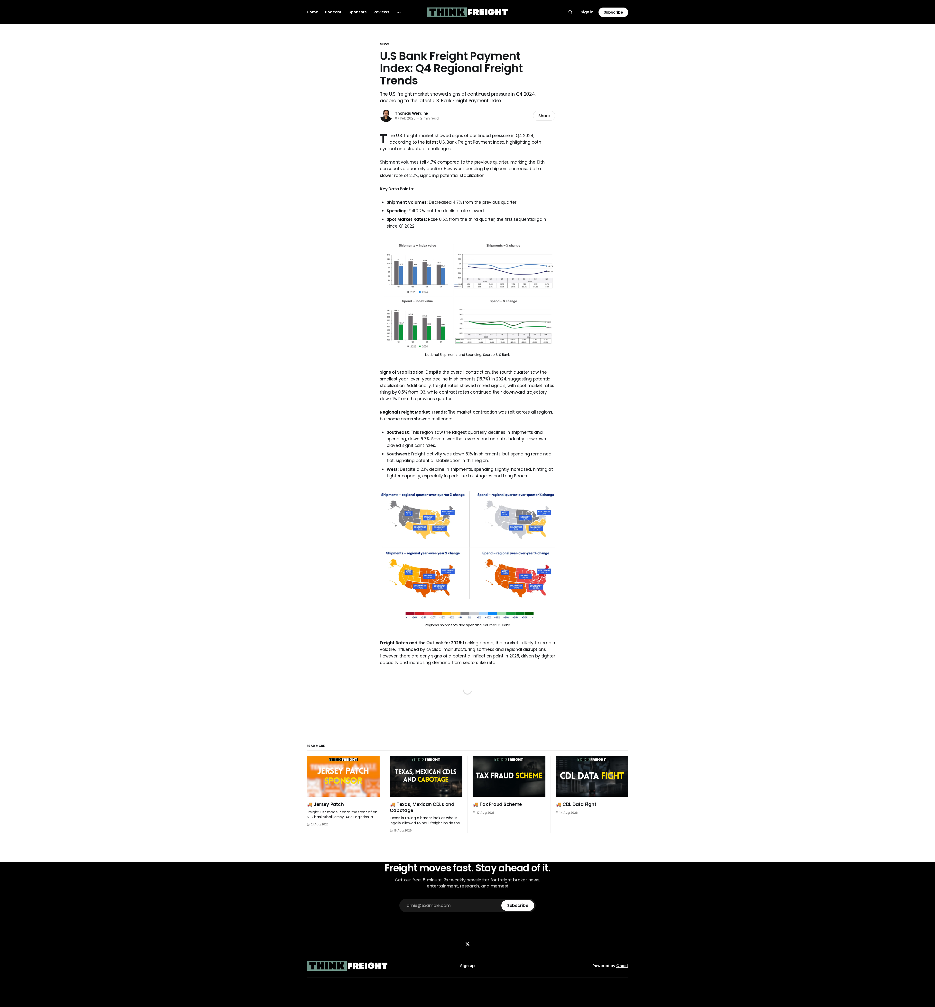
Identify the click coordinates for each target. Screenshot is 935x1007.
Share (544, 115)
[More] (398, 12)
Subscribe (613, 12)
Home (312, 12)
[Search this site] (570, 12)
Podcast (333, 12)
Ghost (622, 965)
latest (432, 142)
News (384, 44)
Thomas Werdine (411, 113)
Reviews (381, 12)
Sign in (587, 12)
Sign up (467, 965)
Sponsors (357, 12)
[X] (467, 944)
